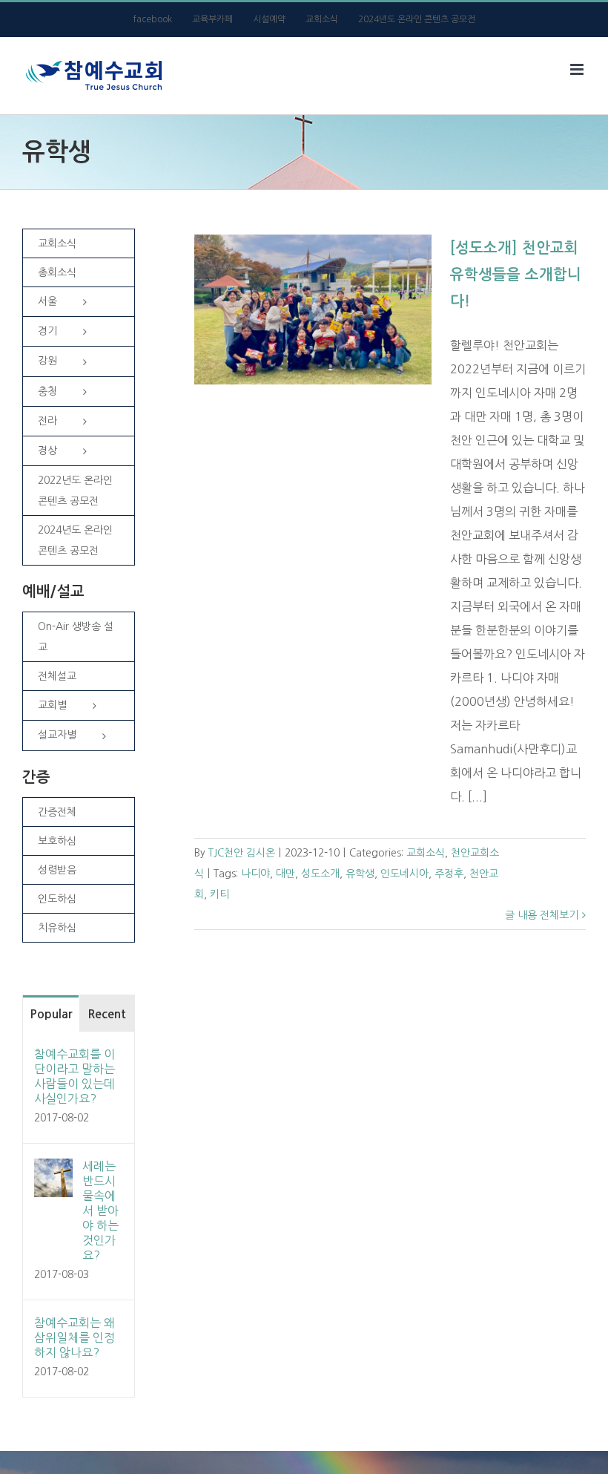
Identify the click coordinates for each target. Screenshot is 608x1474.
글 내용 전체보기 (541, 915)
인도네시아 (404, 873)
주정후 (448, 873)
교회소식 (425, 853)
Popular (51, 1014)
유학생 (360, 873)
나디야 (255, 873)
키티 (219, 894)
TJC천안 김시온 (241, 853)
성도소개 (320, 873)
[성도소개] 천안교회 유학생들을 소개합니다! (515, 274)
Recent (106, 1014)
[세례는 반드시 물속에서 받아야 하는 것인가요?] (53, 1170)
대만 (285, 873)
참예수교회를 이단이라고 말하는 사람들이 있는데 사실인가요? (74, 1076)
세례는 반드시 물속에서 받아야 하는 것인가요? (100, 1210)
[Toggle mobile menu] (578, 69)
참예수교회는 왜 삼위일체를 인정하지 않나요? (74, 1337)
